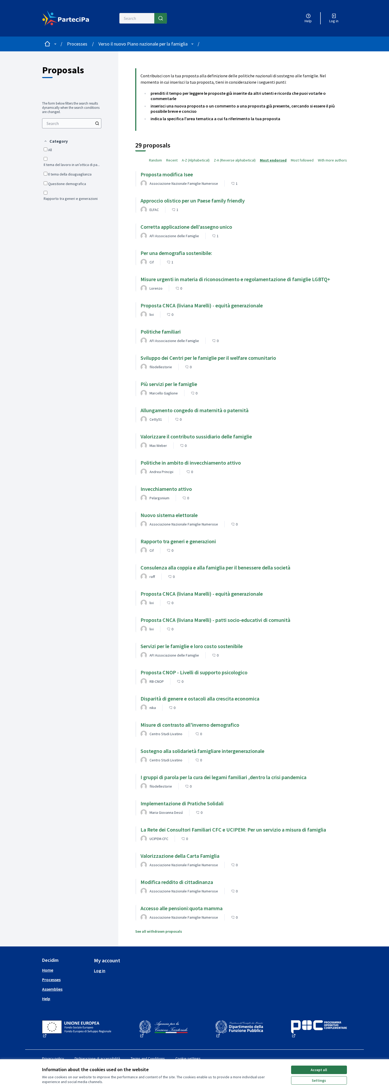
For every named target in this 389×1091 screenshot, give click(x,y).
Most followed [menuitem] (302, 160)
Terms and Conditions (148, 1058)
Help (46, 998)
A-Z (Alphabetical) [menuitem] (196, 160)
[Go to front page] (65, 18)
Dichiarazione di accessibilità (97, 1058)
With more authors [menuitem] (332, 160)
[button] (55, 141)
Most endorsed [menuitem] (273, 160)
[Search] (160, 18)
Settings (319, 1080)
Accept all (319, 1069)
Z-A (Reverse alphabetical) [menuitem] (235, 160)
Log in (99, 970)
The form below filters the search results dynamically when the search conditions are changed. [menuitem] (70, 107)
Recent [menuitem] (172, 160)
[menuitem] (71, 123)
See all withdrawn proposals (158, 931)
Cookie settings (188, 1058)
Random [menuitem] (155, 160)
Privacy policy (53, 1058)
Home (47, 970)
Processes (77, 44)
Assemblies (52, 989)
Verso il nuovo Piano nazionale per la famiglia (143, 44)
